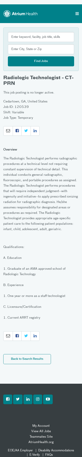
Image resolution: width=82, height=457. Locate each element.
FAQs (49, 454)
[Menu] (77, 14)
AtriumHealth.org (41, 442)
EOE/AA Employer (20, 450)
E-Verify (35, 454)
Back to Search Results (27, 359)
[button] (8, 131)
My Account (41, 425)
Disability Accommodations (56, 450)
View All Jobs (41, 431)
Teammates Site (41, 436)
